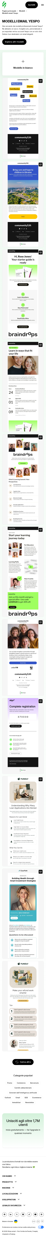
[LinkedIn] (10, 1214)
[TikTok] (29, 1214)
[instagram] (23, 1214)
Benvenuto (34, 1083)
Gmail (18, 1098)
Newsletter (29, 1102)
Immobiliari (16, 1102)
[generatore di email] (4, 5)
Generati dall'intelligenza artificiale (23, 1093)
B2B (26, 1098)
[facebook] (4, 1214)
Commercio (21, 1083)
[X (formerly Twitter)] (17, 1214)
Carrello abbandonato (23, 1088)
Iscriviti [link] (31, 5)
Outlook (8, 1098)
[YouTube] (35, 1214)
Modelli (22, 11)
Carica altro (25, 1062)
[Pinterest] (41, 1214)
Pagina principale (9, 11)
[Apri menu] (42, 5)
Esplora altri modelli (14, 42)
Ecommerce (36, 1098)
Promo (9, 1083)
